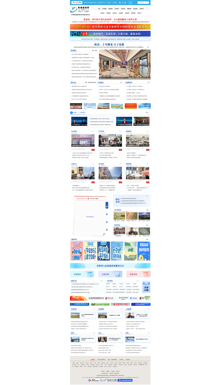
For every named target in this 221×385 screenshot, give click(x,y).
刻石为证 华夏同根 (131, 153)
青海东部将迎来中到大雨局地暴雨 (107, 187)
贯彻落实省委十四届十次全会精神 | (124, 39)
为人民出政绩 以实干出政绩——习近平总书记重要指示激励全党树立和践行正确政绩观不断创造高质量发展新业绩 (123, 21)
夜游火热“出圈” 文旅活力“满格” (104, 350)
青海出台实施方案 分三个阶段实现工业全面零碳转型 (84, 70)
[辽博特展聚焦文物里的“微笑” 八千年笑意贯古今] (102, 339)
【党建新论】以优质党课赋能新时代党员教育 (109, 96)
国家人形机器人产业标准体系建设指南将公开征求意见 (82, 350)
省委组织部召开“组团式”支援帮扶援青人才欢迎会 (83, 57)
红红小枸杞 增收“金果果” (105, 155)
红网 (78, 364)
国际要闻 (133, 13)
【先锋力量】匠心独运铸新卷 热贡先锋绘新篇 (107, 326)
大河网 (105, 364)
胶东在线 (109, 366)
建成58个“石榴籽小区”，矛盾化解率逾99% (136, 155)
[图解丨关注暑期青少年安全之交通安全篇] (90, 260)
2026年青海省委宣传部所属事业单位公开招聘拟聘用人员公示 (85, 284)
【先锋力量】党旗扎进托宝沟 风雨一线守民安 (107, 328)
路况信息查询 (129, 286)
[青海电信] (96, 299)
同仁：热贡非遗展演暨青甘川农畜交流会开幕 (82, 190)
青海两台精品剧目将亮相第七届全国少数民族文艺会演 (84, 73)
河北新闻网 (92, 364)
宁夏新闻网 (76, 366)
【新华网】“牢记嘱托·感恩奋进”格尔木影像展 (136, 99)
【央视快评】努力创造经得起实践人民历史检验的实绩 (84, 21)
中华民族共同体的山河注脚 (133, 145)
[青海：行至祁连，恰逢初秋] (144, 219)
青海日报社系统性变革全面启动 (129, 198)
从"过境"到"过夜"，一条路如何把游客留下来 (137, 187)
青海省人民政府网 (88, 2)
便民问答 (114, 286)
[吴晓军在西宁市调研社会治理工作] (141, 121)
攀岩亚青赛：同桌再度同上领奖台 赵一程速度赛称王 (136, 347)
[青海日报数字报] (90, 216)
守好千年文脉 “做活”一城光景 (104, 352)
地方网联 (93, 359)
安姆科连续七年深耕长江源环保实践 (87, 339)
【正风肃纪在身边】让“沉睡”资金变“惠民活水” (82, 60)
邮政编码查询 (122, 292)
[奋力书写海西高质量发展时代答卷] (75, 315)
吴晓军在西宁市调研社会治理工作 (140, 124)
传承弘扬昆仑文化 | (112, 39)
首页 (99, 8)
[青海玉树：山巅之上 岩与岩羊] (132, 219)
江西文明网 (130, 364)
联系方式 (118, 371)
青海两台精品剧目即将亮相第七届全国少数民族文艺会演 (87, 47)
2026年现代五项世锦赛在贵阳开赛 (133, 352)
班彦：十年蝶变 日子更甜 (133, 185)
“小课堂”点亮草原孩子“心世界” (132, 326)
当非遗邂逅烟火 (140, 47)
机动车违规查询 (116, 292)
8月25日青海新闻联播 (75, 124)
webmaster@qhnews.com (90, 377)
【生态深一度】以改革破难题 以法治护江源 (82, 153)
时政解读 (121, 13)
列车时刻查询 (109, 289)
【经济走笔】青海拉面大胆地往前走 (107, 99)
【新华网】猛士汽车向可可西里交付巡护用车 (136, 96)
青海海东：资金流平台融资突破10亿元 (79, 328)
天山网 (101, 364)
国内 (93, 50)
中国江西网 (135, 364)
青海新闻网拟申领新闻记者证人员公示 (80, 289)
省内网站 (121, 359)
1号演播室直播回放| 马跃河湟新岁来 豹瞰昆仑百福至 (101, 121)
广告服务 (113, 371)
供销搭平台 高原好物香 (104, 145)
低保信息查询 (109, 292)
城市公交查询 (135, 292)
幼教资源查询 (122, 289)
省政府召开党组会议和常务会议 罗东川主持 (82, 89)
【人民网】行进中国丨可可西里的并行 (135, 89)
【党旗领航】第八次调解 (114, 315)
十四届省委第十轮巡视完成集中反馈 (80, 96)
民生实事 (128, 283)
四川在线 (87, 364)
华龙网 (125, 364)
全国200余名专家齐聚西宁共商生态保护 (81, 145)
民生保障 (121, 283)
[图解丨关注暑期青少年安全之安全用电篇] (103, 260)
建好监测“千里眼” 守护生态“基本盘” (80, 157)
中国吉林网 (121, 364)
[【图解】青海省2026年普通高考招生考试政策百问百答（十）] (143, 260)
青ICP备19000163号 (122, 377)
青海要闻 (108, 13)
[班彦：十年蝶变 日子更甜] (110, 45)
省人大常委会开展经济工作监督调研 (80, 54)
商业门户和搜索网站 (112, 359)
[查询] (138, 2)
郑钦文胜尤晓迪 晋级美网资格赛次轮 (133, 345)
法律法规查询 (129, 292)
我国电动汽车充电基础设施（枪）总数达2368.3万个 (81, 347)
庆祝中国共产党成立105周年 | (87, 39)
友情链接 (128, 359)
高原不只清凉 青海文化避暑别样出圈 (108, 47)
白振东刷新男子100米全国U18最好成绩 (134, 350)
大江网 (85, 366)
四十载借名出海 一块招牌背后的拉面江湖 (126, 47)
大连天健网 (89, 366)
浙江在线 (97, 364)
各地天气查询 (115, 289)
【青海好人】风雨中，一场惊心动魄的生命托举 (135, 328)
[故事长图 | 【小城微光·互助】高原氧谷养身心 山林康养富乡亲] (130, 260)
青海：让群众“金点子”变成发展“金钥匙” (108, 178)
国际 (96, 50)
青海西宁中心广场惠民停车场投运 (107, 185)
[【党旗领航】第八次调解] (102, 315)
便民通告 (108, 283)
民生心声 (108, 286)
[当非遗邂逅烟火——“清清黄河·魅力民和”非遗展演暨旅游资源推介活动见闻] (119, 234)
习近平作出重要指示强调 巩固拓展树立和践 (124, 124)
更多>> (148, 47)
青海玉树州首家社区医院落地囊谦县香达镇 (80, 326)
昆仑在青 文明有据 (103, 92)
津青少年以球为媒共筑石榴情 (133, 157)
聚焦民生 (114, 283)
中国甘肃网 (83, 364)
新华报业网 (110, 364)
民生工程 (121, 286)
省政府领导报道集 (92, 82)
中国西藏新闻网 (141, 364)
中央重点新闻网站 (101, 359)
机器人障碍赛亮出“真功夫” (103, 347)
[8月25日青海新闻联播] (79, 121)
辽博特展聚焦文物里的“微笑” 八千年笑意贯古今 (115, 339)
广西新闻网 (114, 366)
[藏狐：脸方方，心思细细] (119, 219)
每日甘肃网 (74, 364)
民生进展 (134, 283)
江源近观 (102, 13)
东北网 (105, 366)
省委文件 (139, 13)
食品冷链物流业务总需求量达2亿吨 (78, 352)
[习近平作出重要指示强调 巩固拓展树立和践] (124, 121)
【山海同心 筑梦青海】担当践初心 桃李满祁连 (135, 321)
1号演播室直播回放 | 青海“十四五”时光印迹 (99, 118)
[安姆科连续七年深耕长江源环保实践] (75, 339)
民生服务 (117, 8)
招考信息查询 (135, 286)
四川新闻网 (101, 366)
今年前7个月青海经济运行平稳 (107, 153)
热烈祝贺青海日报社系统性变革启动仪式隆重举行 (133, 200)
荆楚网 (81, 366)
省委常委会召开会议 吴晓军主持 (79, 86)
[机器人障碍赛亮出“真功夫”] (129, 339)
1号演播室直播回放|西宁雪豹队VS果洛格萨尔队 (100, 124)
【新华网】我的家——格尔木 (133, 92)
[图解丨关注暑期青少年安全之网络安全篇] (76, 260)
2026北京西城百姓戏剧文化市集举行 (105, 345)
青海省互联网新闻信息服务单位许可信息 (80, 292)
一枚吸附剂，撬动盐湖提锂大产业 (134, 190)
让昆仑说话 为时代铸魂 (104, 86)
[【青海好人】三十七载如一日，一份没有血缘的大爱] (132, 234)
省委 (86, 82)
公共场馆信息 (129, 289)
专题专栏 (142, 8)
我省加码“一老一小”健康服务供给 (107, 190)
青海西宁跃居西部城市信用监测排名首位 (81, 64)
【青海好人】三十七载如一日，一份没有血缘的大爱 (142, 315)
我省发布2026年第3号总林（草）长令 (80, 155)
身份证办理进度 (136, 289)
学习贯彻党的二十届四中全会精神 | (101, 39)
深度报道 (110, 8)
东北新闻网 (115, 364)
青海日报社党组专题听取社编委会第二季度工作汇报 (134, 203)
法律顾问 (108, 371)
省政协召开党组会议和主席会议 (79, 92)
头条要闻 (104, 8)
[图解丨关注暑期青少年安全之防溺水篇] (117, 260)
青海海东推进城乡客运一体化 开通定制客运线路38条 (84, 76)
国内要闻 (127, 13)
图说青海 (135, 8)
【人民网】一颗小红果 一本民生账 (134, 86)
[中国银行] (127, 299)
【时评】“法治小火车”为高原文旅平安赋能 (109, 89)
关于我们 (103, 371)
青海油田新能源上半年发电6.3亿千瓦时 (108, 157)
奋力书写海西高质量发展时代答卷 (87, 315)
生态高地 (123, 8)
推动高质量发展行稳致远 (76, 345)
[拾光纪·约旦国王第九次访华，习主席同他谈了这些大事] (110, 20)
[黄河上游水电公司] (111, 299)
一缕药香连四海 (146, 78)
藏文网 (94, 2)
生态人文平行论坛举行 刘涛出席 (79, 99)
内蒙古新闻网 (95, 366)
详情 (93, 149)
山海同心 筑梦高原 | (135, 39)
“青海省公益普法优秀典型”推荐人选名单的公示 (82, 286)
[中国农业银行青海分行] (141, 299)
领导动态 (115, 13)
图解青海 (129, 8)
